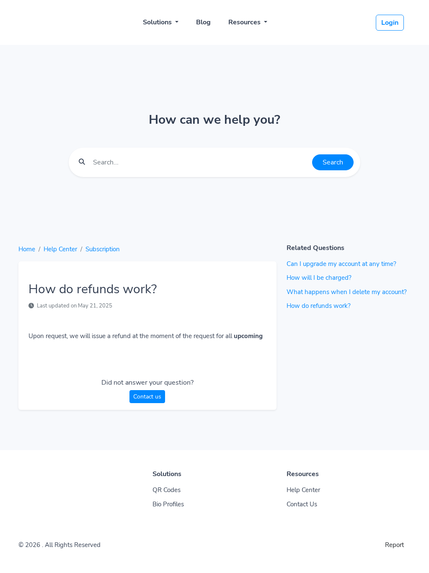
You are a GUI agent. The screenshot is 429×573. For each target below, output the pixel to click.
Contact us (147, 397)
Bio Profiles (168, 504)
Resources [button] (245, 22)
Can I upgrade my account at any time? (341, 264)
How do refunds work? (319, 306)
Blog (203, 22)
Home (26, 249)
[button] (414, 558)
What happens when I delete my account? (347, 292)
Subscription (102, 249)
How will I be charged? (319, 277)
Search (333, 162)
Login (389, 22)
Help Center (60, 249)
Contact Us (302, 504)
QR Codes (166, 490)
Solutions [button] (158, 22)
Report (394, 545)
